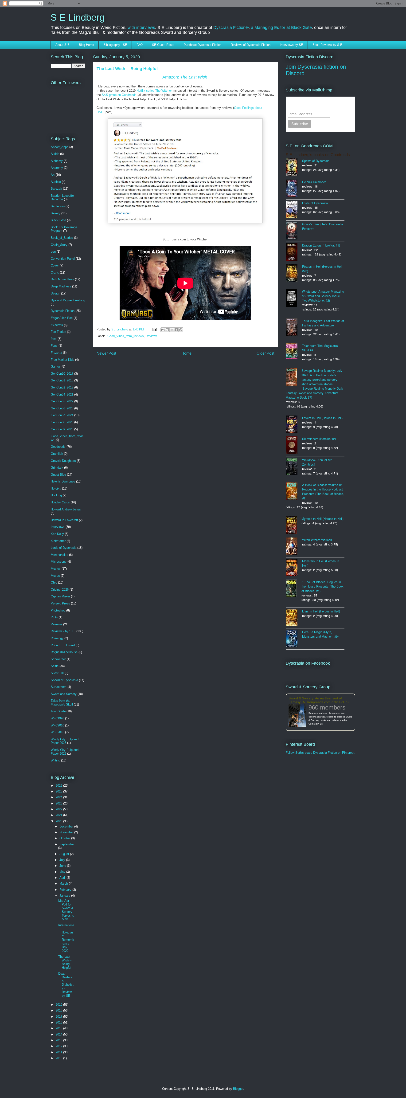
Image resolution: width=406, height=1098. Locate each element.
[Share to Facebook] (176, 329)
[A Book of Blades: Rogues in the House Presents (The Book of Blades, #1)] (293, 589)
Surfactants (58, 687)
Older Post (265, 353)
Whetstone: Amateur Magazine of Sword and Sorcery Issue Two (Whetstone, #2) (323, 295)
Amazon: (184, 77)
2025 (59, 791)
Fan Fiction (58, 331)
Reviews (151, 336)
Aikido (55, 154)
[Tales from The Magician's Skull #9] (294, 351)
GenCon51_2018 (62, 380)
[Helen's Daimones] (294, 189)
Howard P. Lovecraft (64, 520)
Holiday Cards (60, 502)
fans (54, 339)
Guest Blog (58, 474)
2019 (59, 1004)
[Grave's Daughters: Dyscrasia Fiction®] (294, 231)
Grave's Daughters (63, 461)
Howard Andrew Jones (66, 509)
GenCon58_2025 (62, 422)
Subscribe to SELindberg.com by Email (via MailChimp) (317, 103)
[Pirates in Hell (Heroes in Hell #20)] (294, 273)
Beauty (55, 213)
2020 (59, 821)
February (65, 889)
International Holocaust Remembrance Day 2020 (66, 938)
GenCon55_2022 (62, 401)
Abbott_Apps (59, 147)
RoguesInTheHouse (64, 652)
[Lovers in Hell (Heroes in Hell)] (294, 425)
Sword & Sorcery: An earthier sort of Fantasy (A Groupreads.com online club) (319, 700)
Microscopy (58, 561)
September (66, 844)
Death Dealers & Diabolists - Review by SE (66, 984)
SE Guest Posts (163, 45)
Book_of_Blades (62, 237)
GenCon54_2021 (62, 394)
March (64, 883)
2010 (59, 1058)
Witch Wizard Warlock (317, 539)
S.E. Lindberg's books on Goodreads (318, 155)
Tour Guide (58, 711)
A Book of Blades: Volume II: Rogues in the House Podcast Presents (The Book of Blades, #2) (323, 491)
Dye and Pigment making (68, 300)
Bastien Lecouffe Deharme (62, 197)
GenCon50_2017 (62, 373)
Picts (54, 617)
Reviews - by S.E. (63, 631)
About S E (62, 45)
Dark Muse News (62, 279)
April (62, 877)
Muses (55, 575)
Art (53, 174)
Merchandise (59, 555)
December (66, 826)
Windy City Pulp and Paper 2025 (64, 741)
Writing (55, 760)
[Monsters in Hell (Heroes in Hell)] (294, 568)
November (66, 832)
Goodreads (58, 446)
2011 (59, 1052)
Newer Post (106, 353)
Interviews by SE (291, 45)
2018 (59, 1010)
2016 (59, 1022)
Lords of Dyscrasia (63, 547)
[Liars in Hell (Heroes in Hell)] (294, 618)
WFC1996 (57, 718)
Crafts (55, 272)
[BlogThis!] (167, 329)
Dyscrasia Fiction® (231, 27)
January (65, 895)
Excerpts (57, 325)
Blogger (238, 1088)
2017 (59, 1016)
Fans (54, 345)
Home (186, 353)
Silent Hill (57, 673)
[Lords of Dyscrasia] (294, 210)
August (64, 854)
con (53, 251)
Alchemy (57, 161)
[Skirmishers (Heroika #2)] (294, 445)
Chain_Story (59, 245)
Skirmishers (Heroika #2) (319, 438)
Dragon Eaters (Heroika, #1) (321, 245)
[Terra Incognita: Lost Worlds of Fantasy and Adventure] (294, 327)
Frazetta (56, 352)
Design (55, 293)
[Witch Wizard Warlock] (294, 546)
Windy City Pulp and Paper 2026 (64, 751)
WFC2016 (57, 732)
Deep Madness (61, 286)
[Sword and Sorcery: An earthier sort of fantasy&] (298, 716)
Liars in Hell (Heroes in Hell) (321, 611)
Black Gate (58, 220)
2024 (59, 797)
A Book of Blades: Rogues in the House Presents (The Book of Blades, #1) (322, 586)
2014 (59, 1034)
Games (56, 366)
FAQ (140, 45)
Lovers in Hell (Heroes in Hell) (322, 418)
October (65, 838)
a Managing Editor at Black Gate (281, 27)
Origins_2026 (60, 589)
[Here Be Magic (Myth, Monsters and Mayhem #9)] (294, 639)
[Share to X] (171, 329)
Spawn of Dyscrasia (64, 680)
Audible (56, 182)
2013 (59, 1040)
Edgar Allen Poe (62, 318)
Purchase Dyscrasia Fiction (202, 45)
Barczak (56, 188)
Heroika (56, 488)
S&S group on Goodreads (119, 95)
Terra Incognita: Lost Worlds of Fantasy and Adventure (323, 322)
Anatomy (57, 167)
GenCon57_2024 (62, 415)
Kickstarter (58, 541)
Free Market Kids (62, 359)
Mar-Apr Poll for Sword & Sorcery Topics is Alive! (66, 910)
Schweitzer (58, 659)
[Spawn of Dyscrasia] (294, 167)
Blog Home (86, 45)
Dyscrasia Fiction (62, 311)
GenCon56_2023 (62, 408)
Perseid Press (60, 603)
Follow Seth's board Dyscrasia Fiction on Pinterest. (320, 752)
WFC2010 (57, 725)
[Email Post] (154, 329)
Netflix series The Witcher (154, 90)
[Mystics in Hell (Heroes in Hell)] (293, 525)
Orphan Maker (60, 596)
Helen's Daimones (63, 481)
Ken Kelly (57, 534)
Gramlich (57, 453)
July (62, 860)
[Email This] (162, 329)
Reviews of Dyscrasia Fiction (250, 45)
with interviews (141, 27)
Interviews (58, 527)
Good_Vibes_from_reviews (125, 336)
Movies (56, 568)
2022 (59, 809)
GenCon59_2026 (62, 429)
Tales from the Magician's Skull (62, 702)
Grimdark (57, 467)
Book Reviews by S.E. (327, 45)
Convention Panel (63, 258)
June (63, 865)
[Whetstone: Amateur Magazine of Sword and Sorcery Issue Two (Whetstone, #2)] (294, 298)
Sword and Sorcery (64, 694)
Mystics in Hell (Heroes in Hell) (322, 518)
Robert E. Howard (63, 645)
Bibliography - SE (115, 45)
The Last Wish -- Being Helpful (64, 962)
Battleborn (58, 206)
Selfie (55, 666)
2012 (59, 1046)
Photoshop (58, 610)
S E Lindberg (78, 17)
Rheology (57, 638)
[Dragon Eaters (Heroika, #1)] (294, 252)
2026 (59, 785)
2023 (59, 803)
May (62, 872)
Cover (55, 265)
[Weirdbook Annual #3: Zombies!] (294, 467)
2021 (59, 815)
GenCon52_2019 (62, 387)
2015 (59, 1028)
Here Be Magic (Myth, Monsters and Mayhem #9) (320, 634)
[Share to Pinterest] (180, 329)
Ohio (54, 582)
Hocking (56, 495)
